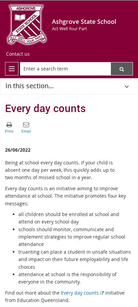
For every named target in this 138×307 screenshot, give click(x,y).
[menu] (11, 68)
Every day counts (82, 293)
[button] (122, 68)
